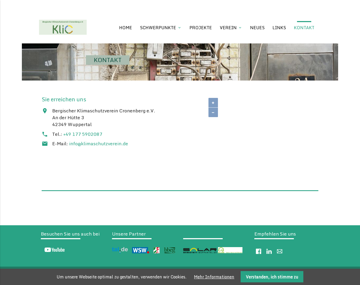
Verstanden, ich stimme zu (272, 276)
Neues (257, 27)
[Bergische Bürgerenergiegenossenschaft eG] (169, 252)
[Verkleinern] (213, 112)
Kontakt (304, 27)
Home (125, 27)
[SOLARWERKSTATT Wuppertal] (200, 252)
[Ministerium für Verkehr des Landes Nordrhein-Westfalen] (156, 252)
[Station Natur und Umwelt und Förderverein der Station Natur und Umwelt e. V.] (230, 252)
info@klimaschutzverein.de (98, 143)
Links (279, 27)
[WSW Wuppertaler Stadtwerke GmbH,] (140, 252)
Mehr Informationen (214, 276)
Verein (231, 27)
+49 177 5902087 (82, 134)
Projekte (200, 27)
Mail (279, 251)
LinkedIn (269, 251)
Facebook (258, 251)
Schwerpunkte (161, 27)
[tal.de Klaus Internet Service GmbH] (120, 252)
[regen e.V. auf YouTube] (53, 251)
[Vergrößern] (213, 102)
